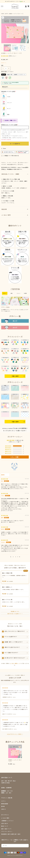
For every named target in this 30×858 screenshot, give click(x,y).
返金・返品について (6, 829)
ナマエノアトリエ (12, 855)
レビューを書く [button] (15, 457)
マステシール (22, 74)
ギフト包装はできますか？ (15, 653)
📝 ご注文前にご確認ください (9, 120)
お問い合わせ (4, 823)
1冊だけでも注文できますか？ (15, 647)
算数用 (15, 74)
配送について (4, 826)
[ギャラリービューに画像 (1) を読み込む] (7, 47)
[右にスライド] (28, 48)
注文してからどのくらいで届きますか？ (15, 631)
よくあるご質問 (5, 818)
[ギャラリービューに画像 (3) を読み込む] (22, 47)
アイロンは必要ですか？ (15, 637)
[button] (2, 6)
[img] (4, 479)
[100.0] (14, 466)
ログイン (3, 801)
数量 (2, 65)
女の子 (6, 13)
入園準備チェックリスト (7, 820)
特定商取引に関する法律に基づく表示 (10, 834)
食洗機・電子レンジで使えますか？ (15, 642)
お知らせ (3, 809)
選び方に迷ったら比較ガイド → (15, 613)
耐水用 (3, 74)
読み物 (3, 806)
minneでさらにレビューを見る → (15, 734)
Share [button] (4, 148)
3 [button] (15, 556)
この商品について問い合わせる (11, 155)
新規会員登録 (4, 803)
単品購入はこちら (15, 611)
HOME (2, 13)
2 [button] (13, 556)
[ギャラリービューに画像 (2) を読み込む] (15, 47)
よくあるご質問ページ (15, 663)
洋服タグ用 (9, 74)
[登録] (27, 845)
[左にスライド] (1, 48)
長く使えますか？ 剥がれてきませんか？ (15, 658)
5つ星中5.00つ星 (19, 440)
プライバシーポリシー (6, 831)
